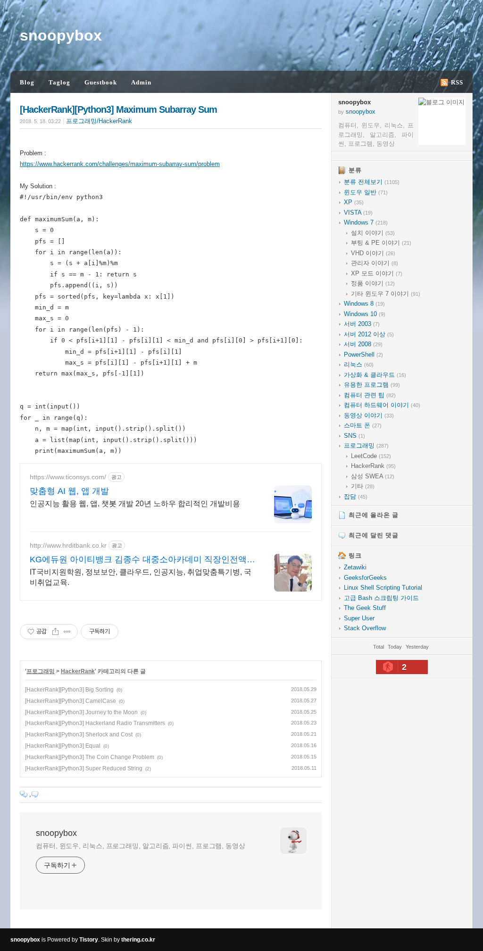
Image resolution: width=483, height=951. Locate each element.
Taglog (59, 82)
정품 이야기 (373, 283)
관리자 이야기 (374, 263)
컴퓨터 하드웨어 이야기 (382, 405)
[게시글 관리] (67, 632)
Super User (359, 618)
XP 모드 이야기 (376, 273)
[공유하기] (55, 632)
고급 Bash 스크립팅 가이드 (381, 597)
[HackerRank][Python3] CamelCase (70, 701)
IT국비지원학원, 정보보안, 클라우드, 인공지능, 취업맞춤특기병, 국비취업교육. (140, 577)
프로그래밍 (40, 671)
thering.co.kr (138, 939)
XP (354, 202)
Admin (141, 82)
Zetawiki (355, 567)
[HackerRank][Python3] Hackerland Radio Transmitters (95, 723)
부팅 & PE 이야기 (381, 242)
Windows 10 (364, 313)
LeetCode (371, 455)
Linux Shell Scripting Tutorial (383, 587)
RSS (457, 82)
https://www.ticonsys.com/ (68, 477)
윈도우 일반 (366, 192)
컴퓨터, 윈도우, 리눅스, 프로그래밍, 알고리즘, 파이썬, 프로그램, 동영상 (140, 846)
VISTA (358, 212)
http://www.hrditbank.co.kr (68, 545)
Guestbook (100, 82)
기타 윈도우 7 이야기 (385, 293)
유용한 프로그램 (372, 384)
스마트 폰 (363, 425)
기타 (363, 486)
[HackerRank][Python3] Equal (62, 745)
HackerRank (78, 671)
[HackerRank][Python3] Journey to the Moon (81, 712)
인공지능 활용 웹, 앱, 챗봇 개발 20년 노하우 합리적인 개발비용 (135, 504)
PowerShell (363, 354)
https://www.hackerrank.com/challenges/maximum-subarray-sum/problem (120, 163)
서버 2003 (362, 323)
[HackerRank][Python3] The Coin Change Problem (89, 757)
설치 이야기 (373, 232)
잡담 (355, 496)
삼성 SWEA (372, 476)
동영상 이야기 (369, 415)
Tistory (88, 939)
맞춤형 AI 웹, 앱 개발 (69, 491)
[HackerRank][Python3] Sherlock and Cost (79, 734)
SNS (354, 435)
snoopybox (61, 35)
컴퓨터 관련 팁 (370, 395)
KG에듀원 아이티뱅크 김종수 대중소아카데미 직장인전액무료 (142, 560)
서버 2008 (363, 344)
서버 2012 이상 (369, 334)
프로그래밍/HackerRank (99, 121)
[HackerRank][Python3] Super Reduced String (83, 768)
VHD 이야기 (373, 253)
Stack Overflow (365, 628)
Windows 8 (364, 303)
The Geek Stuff (365, 607)
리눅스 (359, 364)
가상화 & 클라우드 (375, 374)
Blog (27, 82)
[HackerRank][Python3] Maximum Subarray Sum (118, 109)
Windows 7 (366, 222)
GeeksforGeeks (365, 577)
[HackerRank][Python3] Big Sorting (69, 689)
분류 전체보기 (372, 181)
